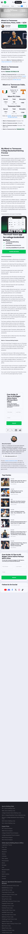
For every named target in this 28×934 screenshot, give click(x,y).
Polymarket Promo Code (8, 892)
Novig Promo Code (6, 899)
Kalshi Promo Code (6, 896)
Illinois (3, 863)
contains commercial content (11, 460)
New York (4, 847)
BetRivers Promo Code (7, 916)
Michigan (4, 865)
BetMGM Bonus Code (7, 887)
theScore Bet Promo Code (8, 910)
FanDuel (24, 76)
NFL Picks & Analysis (7, 828)
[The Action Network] (5, 2)
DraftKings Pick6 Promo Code (9, 919)
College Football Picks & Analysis (10, 833)
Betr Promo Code (6, 925)
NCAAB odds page (17, 79)
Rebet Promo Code (7, 928)
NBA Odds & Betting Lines (8, 810)
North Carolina (5, 874)
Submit (14, 423)
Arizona (4, 854)
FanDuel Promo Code (7, 908)
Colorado (4, 856)
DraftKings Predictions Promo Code (11, 901)
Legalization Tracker (7, 845)
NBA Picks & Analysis (7, 830)
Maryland (4, 851)
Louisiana (4, 849)
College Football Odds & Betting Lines (11, 813)
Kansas (4, 871)
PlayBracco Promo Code (8, 930)
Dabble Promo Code (7, 921)
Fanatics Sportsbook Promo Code (10, 885)
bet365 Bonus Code (7, 890)
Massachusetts (5, 869)
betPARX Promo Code (7, 912)
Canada (4, 878)
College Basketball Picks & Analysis (11, 835)
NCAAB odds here (12, 117)
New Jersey (5, 858)
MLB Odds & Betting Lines (8, 821)
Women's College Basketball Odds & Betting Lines (13, 818)
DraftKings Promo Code (8, 905)
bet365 (9, 115)
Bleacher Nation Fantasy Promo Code (11, 923)
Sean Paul (7, 25)
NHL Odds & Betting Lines (8, 823)
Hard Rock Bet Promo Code (9, 914)
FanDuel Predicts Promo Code (9, 894)
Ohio (3, 867)
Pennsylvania (5, 860)
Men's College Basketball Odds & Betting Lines (13, 815)
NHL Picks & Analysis (7, 839)
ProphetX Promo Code (7, 903)
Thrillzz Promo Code (7, 932)
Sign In (24, 2)
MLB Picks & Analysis (7, 837)
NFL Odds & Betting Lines (8, 808)
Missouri (4, 876)
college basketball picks (6, 61)
